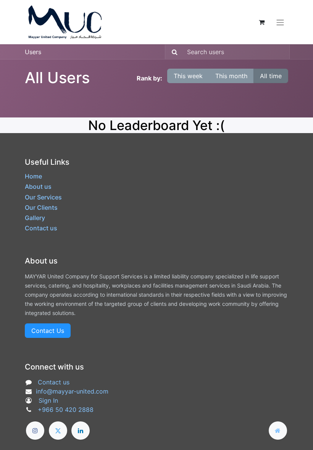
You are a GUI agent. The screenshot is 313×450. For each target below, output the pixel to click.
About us (38, 186)
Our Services (43, 197)
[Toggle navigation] (280, 22)
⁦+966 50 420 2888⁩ (66, 409)
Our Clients (41, 207)
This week (188, 76)
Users (33, 52)
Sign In (48, 400)
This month (231, 76)
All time (271, 76)
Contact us (41, 228)
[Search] (172, 52)
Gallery (35, 218)
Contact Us (47, 330)
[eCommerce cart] (261, 22)
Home (33, 176)
